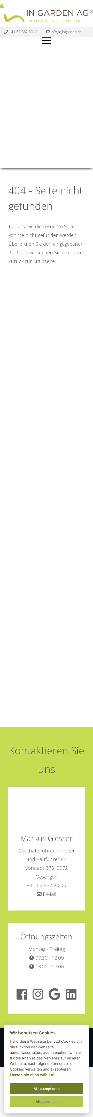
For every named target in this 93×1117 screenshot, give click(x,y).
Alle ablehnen (47, 1101)
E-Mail (49, 894)
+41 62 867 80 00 (23, 31)
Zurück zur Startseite (31, 261)
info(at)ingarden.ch (65, 31)
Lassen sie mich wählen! (32, 1075)
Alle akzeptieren (47, 1089)
